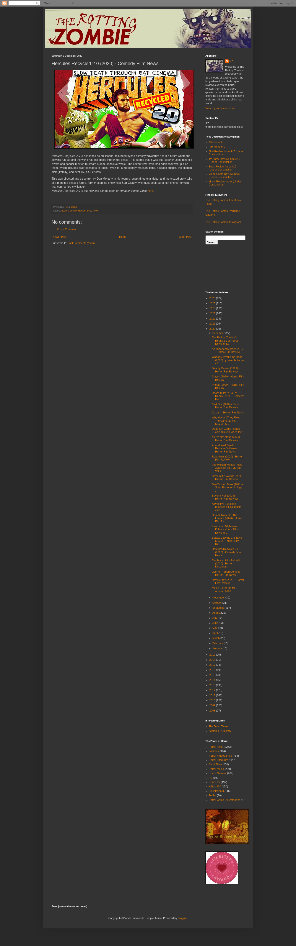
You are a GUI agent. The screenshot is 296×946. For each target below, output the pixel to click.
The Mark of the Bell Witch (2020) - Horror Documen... (227, 563)
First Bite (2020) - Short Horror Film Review (225, 406)
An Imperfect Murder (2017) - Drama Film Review (228, 351)
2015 (212, 675)
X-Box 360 (215, 786)
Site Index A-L (217, 142)
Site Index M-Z (217, 147)
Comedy (72, 210)
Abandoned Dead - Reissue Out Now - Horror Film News (224, 448)
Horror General (217, 773)
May (215, 628)
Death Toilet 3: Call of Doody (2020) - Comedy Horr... (228, 396)
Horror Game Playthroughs (224, 800)
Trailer (212, 795)
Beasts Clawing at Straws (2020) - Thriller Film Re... (227, 541)
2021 (212, 323)
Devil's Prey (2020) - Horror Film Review (228, 582)
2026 (212, 298)
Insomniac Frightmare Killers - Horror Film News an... (225, 529)
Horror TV (214, 782)
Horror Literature (218, 760)
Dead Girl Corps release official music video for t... (228, 430)
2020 (64, 210)
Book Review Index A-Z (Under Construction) (222, 168)
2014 (212, 680)
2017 (212, 664)
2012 (212, 690)
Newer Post (59, 236)
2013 (212, 685)
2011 (212, 695)
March (216, 638)
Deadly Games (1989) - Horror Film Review (225, 370)
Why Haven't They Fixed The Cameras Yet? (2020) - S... (226, 420)
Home (122, 236)
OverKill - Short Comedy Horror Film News (226, 573)
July (215, 618)
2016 (212, 670)
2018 (212, 659)
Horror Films (84, 210)
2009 (212, 705)
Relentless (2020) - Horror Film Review (227, 458)
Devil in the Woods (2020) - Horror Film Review (228, 478)
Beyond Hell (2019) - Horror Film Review (225, 497)
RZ (231, 61)
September (219, 607)
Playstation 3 (216, 791)
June (215, 623)
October (217, 602)
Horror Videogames (220, 755)
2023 (212, 313)
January (217, 648)
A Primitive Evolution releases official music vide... (226, 507)
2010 (212, 700)
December (218, 333)
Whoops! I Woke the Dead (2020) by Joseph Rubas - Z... (228, 360)
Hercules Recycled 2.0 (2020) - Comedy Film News (226, 552)
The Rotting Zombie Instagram (223, 222)
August (216, 612)
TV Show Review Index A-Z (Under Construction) (225, 160)
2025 (212, 303)
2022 (212, 318)
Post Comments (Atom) (81, 243)
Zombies (214, 751)
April (215, 633)
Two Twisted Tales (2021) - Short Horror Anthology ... (227, 487)
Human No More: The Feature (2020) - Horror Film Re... (227, 518)
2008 (212, 710)
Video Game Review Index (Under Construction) (224, 175)
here (150, 190)
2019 (212, 654)
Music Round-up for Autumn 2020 (223, 590)
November (218, 597)
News (96, 210)
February (218, 643)
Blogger (182, 918)
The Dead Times (218, 726)
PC (210, 777)
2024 (212, 308)
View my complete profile (220, 108)
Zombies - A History (220, 731)
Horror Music (216, 769)
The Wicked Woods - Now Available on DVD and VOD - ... (227, 468)
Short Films (215, 764)
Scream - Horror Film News (228, 412)
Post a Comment (66, 229)
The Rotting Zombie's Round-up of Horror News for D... (225, 340)
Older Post (185, 236)
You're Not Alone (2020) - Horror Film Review (226, 439)
